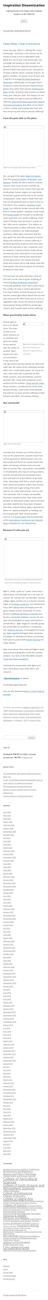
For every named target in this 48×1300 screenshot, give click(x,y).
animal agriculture (16, 710)
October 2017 (8, 1057)
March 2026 (7, 822)
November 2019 (9, 976)
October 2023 (8, 889)
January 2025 (8, 854)
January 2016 (8, 1125)
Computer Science (34, 1205)
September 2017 (9, 1060)
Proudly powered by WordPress (14, 1295)
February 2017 (9, 1083)
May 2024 (7, 867)
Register (6, 1266)
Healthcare (35, 1223)
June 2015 (7, 1147)
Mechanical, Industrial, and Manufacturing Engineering (22, 1232)
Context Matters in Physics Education (18, 796)
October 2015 (8, 1134)
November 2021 (9, 951)
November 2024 (9, 857)
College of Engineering (17, 1193)
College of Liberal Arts (31, 707)
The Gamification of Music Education (17, 786)
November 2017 (9, 1054)
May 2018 (7, 1034)
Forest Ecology (35, 1219)
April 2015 (7, 1154)
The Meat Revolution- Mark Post (23, 282)
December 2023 (9, 883)
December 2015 (9, 1128)
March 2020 (7, 964)
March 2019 (7, 1002)
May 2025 (7, 841)
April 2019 (7, 999)
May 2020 (7, 957)
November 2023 (9, 886)
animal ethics (29, 710)
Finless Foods (13, 214)
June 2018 (7, 1031)
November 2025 (9, 831)
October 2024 (8, 860)
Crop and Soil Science (26, 1207)
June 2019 (7, 993)
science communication (16, 1242)
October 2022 (8, 922)
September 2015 (9, 1138)
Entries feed (8, 1272)
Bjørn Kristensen (33, 176)
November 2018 (9, 1015)
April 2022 (7, 935)
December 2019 (9, 973)
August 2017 (8, 1063)
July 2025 (6, 838)
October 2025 (8, 835)
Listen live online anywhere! (15, 659)
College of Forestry (14, 1196)
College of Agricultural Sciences (20, 1180)
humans (15, 717)
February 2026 (9, 825)
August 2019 (8, 986)
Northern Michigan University (25, 614)
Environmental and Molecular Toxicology (22, 1213)
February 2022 (9, 941)
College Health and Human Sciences (19, 1176)
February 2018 (9, 1044)
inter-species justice (33, 717)
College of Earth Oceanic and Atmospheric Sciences (23, 1187)
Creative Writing (9, 1207)
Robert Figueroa (33, 639)
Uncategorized (16, 1247)
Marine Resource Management (14, 1230)
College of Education (11, 1191)
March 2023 (7, 906)
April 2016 (7, 1115)
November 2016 (9, 1093)
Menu (24, 21)
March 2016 (7, 1118)
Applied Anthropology (12, 1169)
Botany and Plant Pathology (19, 1174)
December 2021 (9, 947)
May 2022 (7, 931)
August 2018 (8, 1025)
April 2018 (7, 1038)
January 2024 (8, 880)
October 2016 (8, 1096)
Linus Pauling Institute (11, 1228)
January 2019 (8, 1009)
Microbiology (10, 1235)
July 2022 (6, 928)
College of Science (15, 1205)
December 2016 (9, 1089)
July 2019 (6, 989)
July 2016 (6, 1105)
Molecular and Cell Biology (29, 1236)
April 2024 (7, 870)
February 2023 (9, 909)
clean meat (13, 714)
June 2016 (7, 1109)
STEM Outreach (11, 1244)
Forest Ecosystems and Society (17, 1220)
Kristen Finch (35, 720)
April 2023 (7, 902)
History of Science (10, 1226)
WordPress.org (9, 1279)
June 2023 (7, 896)
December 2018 (9, 1012)
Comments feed (9, 1275)
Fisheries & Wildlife (15, 1216)
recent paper (20, 517)
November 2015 (9, 1131)
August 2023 (8, 893)
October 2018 (8, 1018)
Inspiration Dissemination (24, 5)
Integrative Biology (28, 1225)
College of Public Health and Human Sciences (23, 1201)
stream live (8, 757)
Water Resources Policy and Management (19, 1250)
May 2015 (7, 1151)
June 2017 (7, 1070)
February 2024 (9, 876)
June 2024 (7, 864)
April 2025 (7, 844)
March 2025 (7, 847)
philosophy (7, 720)
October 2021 (8, 954)
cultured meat (23, 714)
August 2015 (8, 1141)
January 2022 (8, 944)
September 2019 (9, 983)
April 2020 (7, 960)
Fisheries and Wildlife (16, 1218)
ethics (32, 714)
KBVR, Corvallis (29, 754)
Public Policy (8, 1240)
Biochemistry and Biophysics (18, 1171)
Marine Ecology (25, 1228)
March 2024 (7, 873)
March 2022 (7, 938)
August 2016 (8, 1102)
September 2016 (9, 1099)
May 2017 (7, 1073)
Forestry (35, 1220)
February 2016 (9, 1122)
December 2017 (9, 1051)
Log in (5, 1269)
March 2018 (7, 1041)
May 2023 (7, 899)
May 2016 (7, 1112)
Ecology (39, 1207)
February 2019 (9, 1005)
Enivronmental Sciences (14, 1211)
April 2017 (7, 1076)
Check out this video (35, 383)
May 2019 (7, 996)
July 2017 (6, 1067)
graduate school (20, 1223)
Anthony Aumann (15, 630)
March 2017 (7, 1080)
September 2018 (9, 1022)
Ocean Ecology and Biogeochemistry (20, 1238)
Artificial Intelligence (30, 1169)
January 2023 (8, 912)
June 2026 (7, 812)
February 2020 (9, 967)
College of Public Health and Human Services (20, 1203)
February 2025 (9, 851)
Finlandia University (20, 604)
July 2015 (6, 1144)
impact (22, 717)
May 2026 (7, 815)
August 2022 (8, 925)
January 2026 (8, 828)
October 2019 (8, 980)
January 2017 (8, 1086)
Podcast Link (27, 757)
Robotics (17, 1240)
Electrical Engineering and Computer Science (20, 1210)
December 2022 (9, 915)
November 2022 (9, 918)
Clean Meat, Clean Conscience (21, 44)
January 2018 (8, 1047)
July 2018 (6, 1028)
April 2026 (7, 818)
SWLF (21, 1244)
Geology (6, 1223)
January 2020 (8, 970)
